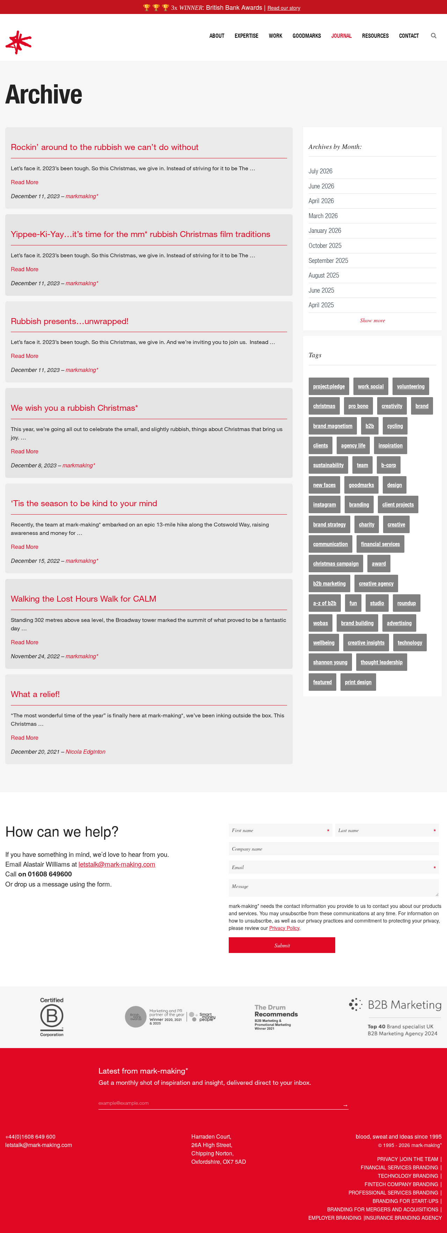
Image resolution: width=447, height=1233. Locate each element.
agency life (353, 445)
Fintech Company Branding (401, 1184)
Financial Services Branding (399, 1167)
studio (377, 603)
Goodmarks (307, 36)
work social (371, 386)
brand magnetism (332, 425)
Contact (409, 36)
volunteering (411, 386)
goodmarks (361, 484)
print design (358, 682)
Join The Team (419, 1158)
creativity (392, 405)
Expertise (246, 36)
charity (366, 524)
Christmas (324, 405)
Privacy (387, 1158)
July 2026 (320, 171)
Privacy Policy (284, 927)
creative (396, 524)
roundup (406, 603)
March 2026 (323, 216)
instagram (324, 504)
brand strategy (329, 524)
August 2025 (324, 275)
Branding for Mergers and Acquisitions (382, 1209)
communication (330, 543)
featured (322, 682)
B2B (370, 425)
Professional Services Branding (393, 1192)
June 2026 (321, 186)
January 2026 (325, 230)
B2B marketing (329, 583)
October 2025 (325, 245)
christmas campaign (336, 563)
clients (320, 445)
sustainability (328, 464)
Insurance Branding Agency (403, 1217)
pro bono (358, 405)
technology (410, 642)
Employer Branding (334, 1217)
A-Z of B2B (324, 603)
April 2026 (321, 200)
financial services (380, 543)
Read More (24, 182)
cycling (395, 425)
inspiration (391, 445)
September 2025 (328, 260)
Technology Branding (408, 1175)
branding (359, 504)
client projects (398, 504)
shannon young (330, 662)
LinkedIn (11, 1161)
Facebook (38, 1161)
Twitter (25, 1161)
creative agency (376, 583)
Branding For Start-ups (405, 1200)
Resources (375, 36)
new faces (324, 484)
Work (275, 36)
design (394, 484)
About (217, 36)
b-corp (388, 464)
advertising (399, 622)
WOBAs (320, 622)
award (379, 563)
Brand (422, 405)
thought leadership (382, 662)
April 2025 (321, 305)
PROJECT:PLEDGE (329, 386)
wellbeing (324, 642)
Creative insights (366, 642)
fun (353, 603)
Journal (341, 36)
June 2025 (321, 290)
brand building (357, 622)
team (362, 464)
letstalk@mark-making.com (117, 863)
